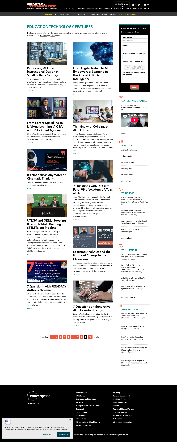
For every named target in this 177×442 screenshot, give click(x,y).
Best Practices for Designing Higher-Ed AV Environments (132, 338)
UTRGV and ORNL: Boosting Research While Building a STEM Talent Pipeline (46, 224)
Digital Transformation (99, 14)
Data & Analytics (127, 162)
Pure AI (116, 405)
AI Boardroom (81, 392)
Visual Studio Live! (83, 425)
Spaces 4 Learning (120, 412)
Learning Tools (127, 168)
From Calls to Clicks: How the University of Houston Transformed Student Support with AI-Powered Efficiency (132, 268)
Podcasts (107, 8)
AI (55, 14)
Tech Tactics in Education (123, 415)
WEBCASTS (127, 193)
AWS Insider (81, 396)
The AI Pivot (81, 419)
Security (113, 14)
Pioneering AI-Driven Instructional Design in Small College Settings (43, 71)
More (145, 8)
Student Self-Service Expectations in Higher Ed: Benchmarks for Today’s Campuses (134, 256)
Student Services (127, 174)
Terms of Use (101, 435)
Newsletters (137, 8)
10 (90, 337)
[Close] (70, 420)
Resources (117, 8)
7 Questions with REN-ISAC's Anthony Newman (47, 288)
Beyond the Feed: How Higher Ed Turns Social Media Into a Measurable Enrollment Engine (134, 315)
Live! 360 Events (119, 399)
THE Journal (117, 419)
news (52, 36)
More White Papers (128, 297)
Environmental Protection (86, 399)
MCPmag (79, 402)
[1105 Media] (39, 414)
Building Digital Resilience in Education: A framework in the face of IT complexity (133, 212)
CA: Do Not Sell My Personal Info (117, 435)
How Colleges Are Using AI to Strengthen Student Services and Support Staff (134, 362)
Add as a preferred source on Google (123, 4)
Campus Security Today (122, 396)
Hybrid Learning (64, 14)
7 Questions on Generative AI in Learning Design (92, 308)
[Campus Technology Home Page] (42, 6)
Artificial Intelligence (129, 150)
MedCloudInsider (120, 402)
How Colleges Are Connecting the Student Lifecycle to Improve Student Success (134, 350)
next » (96, 337)
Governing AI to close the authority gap (131, 230)
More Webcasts (127, 238)
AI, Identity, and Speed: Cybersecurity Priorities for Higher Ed (134, 107)
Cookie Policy (88, 435)
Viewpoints (81, 8)
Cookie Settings (46, 434)
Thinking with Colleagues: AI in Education (91, 128)
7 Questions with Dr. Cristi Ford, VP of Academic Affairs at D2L (93, 189)
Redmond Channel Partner (123, 409)
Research (98, 8)
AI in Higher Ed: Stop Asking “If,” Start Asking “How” (133, 279)
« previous (44, 337)
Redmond (80, 409)
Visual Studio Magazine (122, 422)
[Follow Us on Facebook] (142, 5)
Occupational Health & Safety (87, 405)
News (66, 8)
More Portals (126, 181)
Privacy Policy (138, 61)
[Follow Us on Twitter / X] (136, 5)
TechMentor (81, 415)
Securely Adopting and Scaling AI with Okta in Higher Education (134, 222)
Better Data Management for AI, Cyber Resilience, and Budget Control (133, 288)
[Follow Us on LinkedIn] (133, 5)
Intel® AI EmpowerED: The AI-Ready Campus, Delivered (132, 327)
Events (127, 8)
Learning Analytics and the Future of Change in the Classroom (92, 255)
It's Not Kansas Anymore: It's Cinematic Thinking (46, 176)
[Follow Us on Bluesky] (139, 5)
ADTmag (116, 392)
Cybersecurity (126, 156)
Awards (89, 8)
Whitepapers (129, 250)
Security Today (82, 412)
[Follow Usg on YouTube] (145, 5)
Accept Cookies (63, 434)
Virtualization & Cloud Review (88, 422)
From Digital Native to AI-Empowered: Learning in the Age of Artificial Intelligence (91, 73)
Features (72, 8)
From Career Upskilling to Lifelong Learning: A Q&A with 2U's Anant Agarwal (45, 126)
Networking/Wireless (80, 14)
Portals (126, 145)
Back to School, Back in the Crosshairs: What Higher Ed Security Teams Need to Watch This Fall (134, 200)
